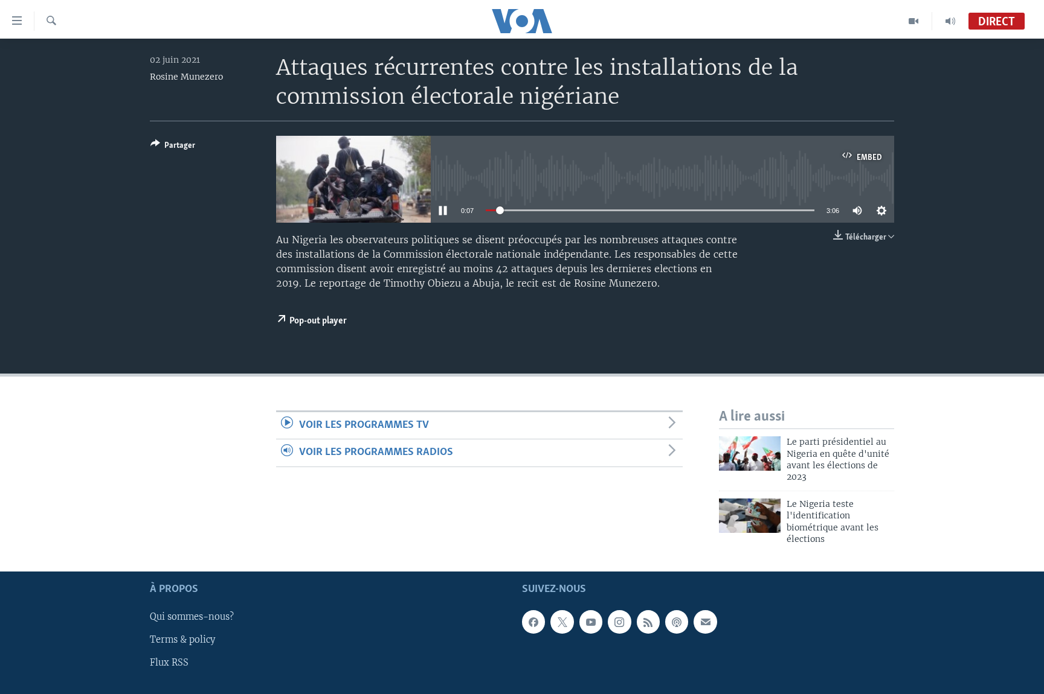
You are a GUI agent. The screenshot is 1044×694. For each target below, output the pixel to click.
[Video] (913, 21)
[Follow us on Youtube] (590, 622)
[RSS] (648, 622)
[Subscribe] (705, 622)
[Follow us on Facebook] (533, 622)
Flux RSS (169, 663)
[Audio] (950, 21)
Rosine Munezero (186, 76)
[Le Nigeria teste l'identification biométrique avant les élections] (750, 515)
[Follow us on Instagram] (619, 622)
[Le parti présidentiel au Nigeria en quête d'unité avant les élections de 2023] (750, 453)
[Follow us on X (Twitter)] (561, 622)
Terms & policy (182, 640)
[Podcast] (676, 622)
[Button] (172, 147)
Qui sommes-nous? (192, 617)
